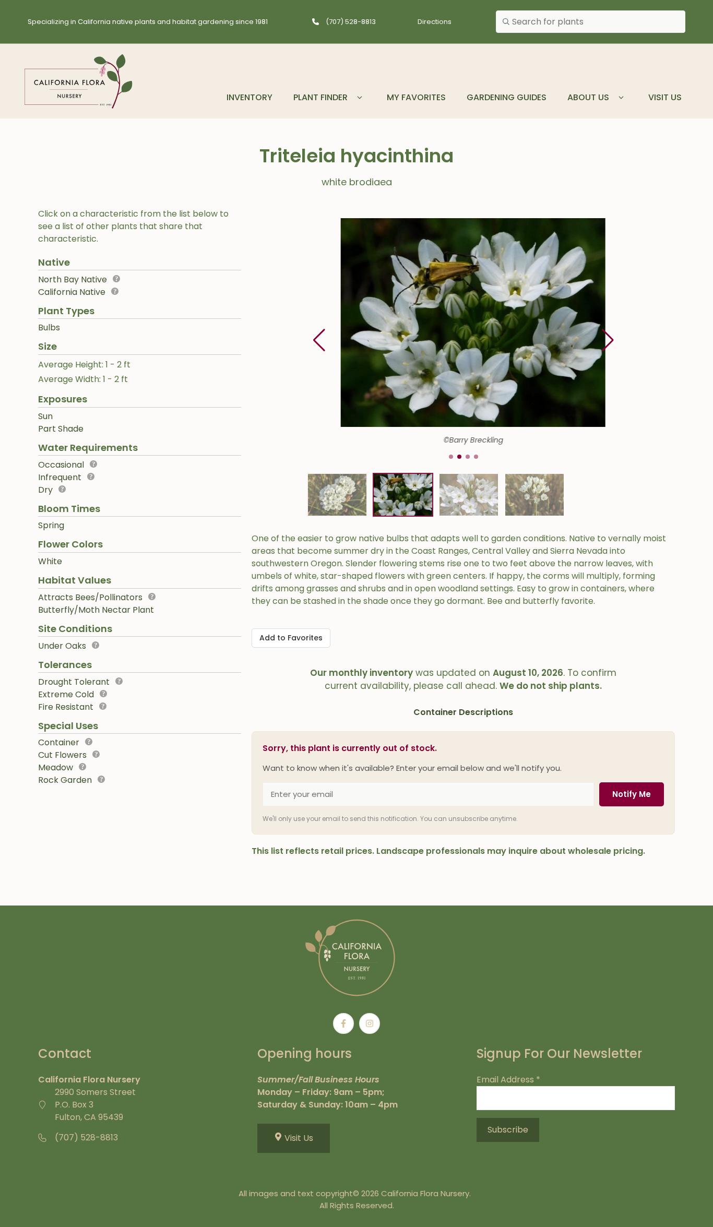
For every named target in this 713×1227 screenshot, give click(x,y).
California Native (71, 292)
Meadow (55, 767)
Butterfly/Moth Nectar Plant (96, 610)
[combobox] (590, 21)
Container (58, 742)
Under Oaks (62, 646)
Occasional (61, 465)
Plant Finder (320, 97)
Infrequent (59, 477)
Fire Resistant (65, 707)
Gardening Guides (506, 97)
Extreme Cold (66, 694)
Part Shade (61, 429)
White (50, 561)
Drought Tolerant (74, 682)
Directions (434, 22)
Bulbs (49, 327)
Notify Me (631, 794)
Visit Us (665, 97)
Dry (45, 490)
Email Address (508, 1080)
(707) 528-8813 (351, 22)
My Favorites (416, 97)
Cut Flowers (62, 755)
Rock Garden (65, 780)
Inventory (249, 97)
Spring (51, 525)
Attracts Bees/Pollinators (90, 597)
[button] (608, 340)
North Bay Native (72, 279)
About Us (588, 97)
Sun (45, 416)
